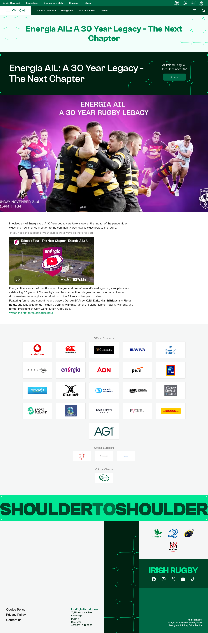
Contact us (13, 620)
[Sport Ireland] (37, 410)
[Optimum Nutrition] (137, 390)
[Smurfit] (104, 390)
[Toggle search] (203, 10)
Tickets (103, 10)
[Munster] (193, 3)
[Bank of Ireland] (171, 349)
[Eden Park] (104, 410)
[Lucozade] (37, 390)
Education (32, 3)
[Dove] (171, 390)
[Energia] (71, 370)
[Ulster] (201, 3)
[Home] (20, 10)
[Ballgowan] (71, 410)
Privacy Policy (16, 615)
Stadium (73, 3)
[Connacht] (177, 3)
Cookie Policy (15, 609)
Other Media (195, 625)
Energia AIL (67, 10)
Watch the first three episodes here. (31, 312)
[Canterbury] (71, 349)
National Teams (45, 10)
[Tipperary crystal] (104, 456)
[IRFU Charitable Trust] (104, 477)
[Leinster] (185, 3)
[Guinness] (104, 349)
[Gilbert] (71, 390)
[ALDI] (171, 370)
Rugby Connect (11, 3)
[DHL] (171, 410)
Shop (88, 3)
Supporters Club (53, 3)
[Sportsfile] (125, 456)
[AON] (104, 370)
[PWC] (137, 370)
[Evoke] (137, 410)
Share (174, 77)
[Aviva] (137, 349)
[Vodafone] (37, 349)
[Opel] (37, 370)
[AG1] (104, 431)
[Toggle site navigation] (6, 10)
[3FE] (82, 456)
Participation (86, 10)
